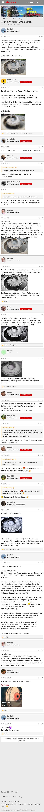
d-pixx (5, 801)
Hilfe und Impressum (34, 804)
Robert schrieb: (7, 427)
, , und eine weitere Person (18, 133)
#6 (42, 218)
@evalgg (13, 588)
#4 (42, 163)
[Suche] (41, 2)
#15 (42, 563)
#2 (42, 87)
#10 (42, 400)
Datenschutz (22, 804)
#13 (42, 484)
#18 (42, 724)
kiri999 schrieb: (7, 194)
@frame (11, 541)
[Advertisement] (22, 766)
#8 (42, 315)
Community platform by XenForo (18, 810)
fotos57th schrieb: (8, 459)
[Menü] (2, 2)
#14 (42, 510)
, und (12, 549)
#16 (42, 650)
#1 (42, 37)
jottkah (5, 25)
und (10, 345)
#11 (42, 423)
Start (3, 806)
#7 (42, 266)
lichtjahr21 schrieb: (8, 167)
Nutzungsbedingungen (8, 804)
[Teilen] (39, 37)
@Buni (25, 539)
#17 (42, 678)
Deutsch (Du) (14, 801)
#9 (42, 358)
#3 (42, 147)
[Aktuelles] (37, 2)
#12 (42, 455)
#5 (42, 189)
